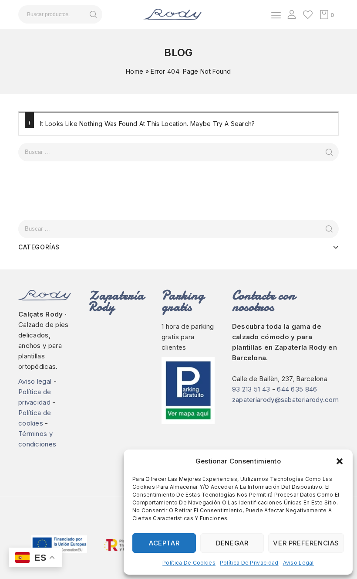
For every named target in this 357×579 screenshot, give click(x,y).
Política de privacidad (249, 562)
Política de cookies (189, 562)
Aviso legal (298, 562)
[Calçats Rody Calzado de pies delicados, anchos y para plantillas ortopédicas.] (172, 13)
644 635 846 (297, 389)
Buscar (93, 14)
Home (134, 71)
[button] (339, 461)
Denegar (232, 543)
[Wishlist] (308, 14)
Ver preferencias (306, 543)
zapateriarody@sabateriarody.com (285, 399)
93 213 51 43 (251, 389)
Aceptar (164, 543)
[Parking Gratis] (188, 391)
